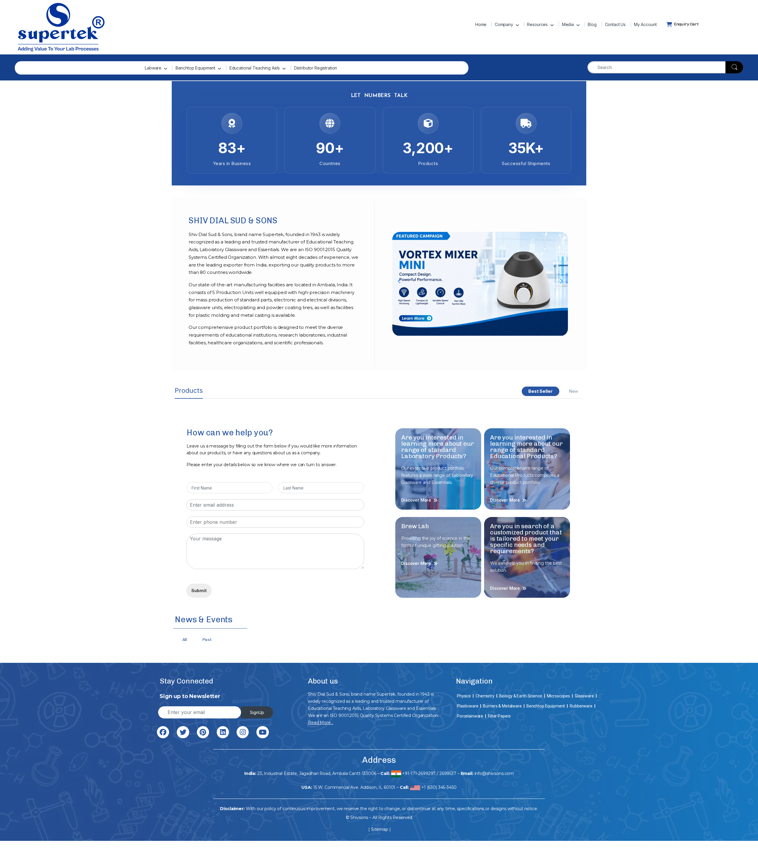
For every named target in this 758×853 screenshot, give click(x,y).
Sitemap (379, 829)
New (573, 391)
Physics (464, 696)
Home (480, 24)
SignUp (257, 712)
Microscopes (558, 696)
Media (568, 24)
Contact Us (615, 24)
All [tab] (184, 639)
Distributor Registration (315, 67)
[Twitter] (183, 732)
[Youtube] (262, 732)
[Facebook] (163, 732)
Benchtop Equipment (195, 67)
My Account (645, 24)
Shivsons (359, 817)
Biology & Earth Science (520, 696)
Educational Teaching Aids (254, 67)
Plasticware (467, 706)
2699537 (447, 773)
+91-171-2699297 (419, 773)
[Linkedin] (223, 732)
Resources (537, 24)
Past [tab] (207, 639)
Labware (153, 67)
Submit (199, 590)
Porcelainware (470, 716)
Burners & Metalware (502, 706)
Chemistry (485, 696)
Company (504, 24)
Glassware (584, 696)
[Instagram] (243, 732)
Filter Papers (499, 716)
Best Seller (540, 391)
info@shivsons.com (494, 773)
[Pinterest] (203, 732)
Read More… (320, 722)
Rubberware (581, 706)
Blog (592, 24)
